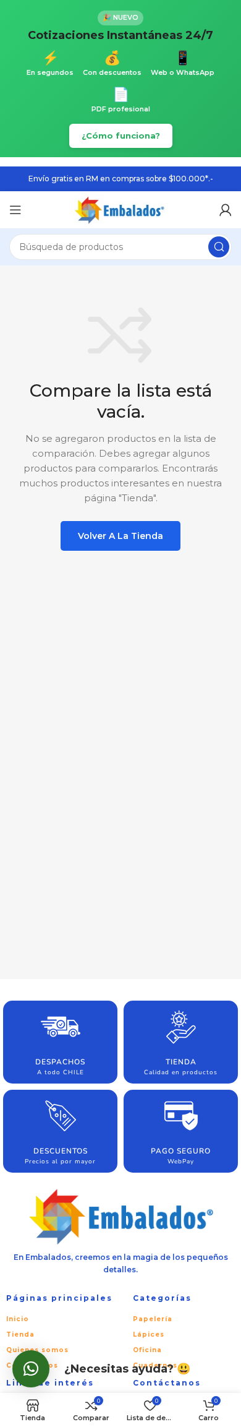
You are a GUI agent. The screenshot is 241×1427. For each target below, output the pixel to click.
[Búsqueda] (218, 246)
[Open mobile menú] (15, 209)
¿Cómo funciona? (121, 135)
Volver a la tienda (120, 535)
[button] (30, 1368)
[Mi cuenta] (225, 209)
